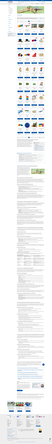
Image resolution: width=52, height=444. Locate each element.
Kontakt (8, 424)
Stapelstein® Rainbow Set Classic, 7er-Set (20, 101)
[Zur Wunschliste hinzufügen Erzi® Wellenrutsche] (43, 113)
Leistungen (42, 3)
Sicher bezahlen (9, 415)
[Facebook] (37, 416)
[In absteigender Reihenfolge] (43, 21)
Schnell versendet (19, 415)
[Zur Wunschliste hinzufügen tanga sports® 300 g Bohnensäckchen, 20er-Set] (22, 42)
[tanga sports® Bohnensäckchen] (20, 55)
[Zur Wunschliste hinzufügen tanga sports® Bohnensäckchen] (22, 57)
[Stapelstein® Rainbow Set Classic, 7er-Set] (20, 97)
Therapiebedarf (21, 5)
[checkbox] (12, 8)
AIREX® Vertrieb (18, 425)
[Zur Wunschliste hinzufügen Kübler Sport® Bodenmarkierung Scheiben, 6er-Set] (29, 57)
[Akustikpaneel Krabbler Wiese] (34, 84)
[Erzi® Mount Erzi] (27, 69)
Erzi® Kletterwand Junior (20, 73)
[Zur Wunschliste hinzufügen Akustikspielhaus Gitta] (36, 28)
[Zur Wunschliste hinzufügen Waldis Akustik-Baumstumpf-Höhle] (36, 127)
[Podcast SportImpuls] (42, 416)
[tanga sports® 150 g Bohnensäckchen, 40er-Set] (27, 40)
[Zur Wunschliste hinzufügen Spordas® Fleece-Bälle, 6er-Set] (43, 127)
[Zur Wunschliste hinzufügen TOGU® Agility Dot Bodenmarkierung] (22, 127)
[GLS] (21, 416)
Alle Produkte (10, 3)
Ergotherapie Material (26, 5)
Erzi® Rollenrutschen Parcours (20, 115)
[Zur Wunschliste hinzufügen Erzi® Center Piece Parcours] (43, 42)
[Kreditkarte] (10, 416)
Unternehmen (37, 3)
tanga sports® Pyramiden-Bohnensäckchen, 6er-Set (27, 30)
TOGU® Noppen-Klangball (27, 129)
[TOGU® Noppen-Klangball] (27, 125)
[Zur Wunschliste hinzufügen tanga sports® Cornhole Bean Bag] (36, 42)
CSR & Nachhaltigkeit (19, 424)
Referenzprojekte (28, 426)
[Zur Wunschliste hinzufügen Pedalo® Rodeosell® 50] (36, 113)
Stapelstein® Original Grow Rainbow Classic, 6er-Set (41, 73)
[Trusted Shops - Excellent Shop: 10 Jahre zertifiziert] (40, 430)
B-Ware (8, 421)
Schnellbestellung (38, 421)
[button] (12, 7)
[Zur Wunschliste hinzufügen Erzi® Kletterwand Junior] (22, 71)
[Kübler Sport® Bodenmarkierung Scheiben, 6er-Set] (27, 55)
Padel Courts (27, 422)
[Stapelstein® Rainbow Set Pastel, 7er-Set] (41, 84)
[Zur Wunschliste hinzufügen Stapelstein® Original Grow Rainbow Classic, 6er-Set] (43, 71)
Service (32, 3)
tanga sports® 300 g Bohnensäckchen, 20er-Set (20, 44)
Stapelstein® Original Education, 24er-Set (27, 101)
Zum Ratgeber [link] (40, 18)
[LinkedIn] (44, 416)
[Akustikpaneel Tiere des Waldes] (27, 84)
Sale (16, 3)
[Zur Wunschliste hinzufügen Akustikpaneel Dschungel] (22, 86)
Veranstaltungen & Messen (20, 423)
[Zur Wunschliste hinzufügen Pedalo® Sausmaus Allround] (29, 113)
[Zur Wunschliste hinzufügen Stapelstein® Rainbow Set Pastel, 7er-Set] (43, 86)
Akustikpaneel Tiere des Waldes (27, 87)
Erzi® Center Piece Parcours (41, 44)
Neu (14, 3)
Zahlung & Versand (38, 424)
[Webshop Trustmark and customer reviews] (29, 417)
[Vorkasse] (8, 416)
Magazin (8, 425)
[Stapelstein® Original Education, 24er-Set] (27, 97)
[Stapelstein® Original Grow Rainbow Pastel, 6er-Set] (34, 69)
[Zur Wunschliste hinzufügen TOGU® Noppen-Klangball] (29, 127)
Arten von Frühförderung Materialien (39, 146)
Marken (19, 3)
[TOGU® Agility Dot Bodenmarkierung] (20, 125)
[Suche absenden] (18, 2)
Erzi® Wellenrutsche (41, 114)
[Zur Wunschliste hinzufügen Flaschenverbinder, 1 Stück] (22, 28)
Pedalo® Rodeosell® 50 (34, 114)
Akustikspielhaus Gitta (34, 29)
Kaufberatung (36, 147)
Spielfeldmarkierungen (29, 425)
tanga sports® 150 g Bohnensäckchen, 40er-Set (27, 44)
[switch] (50, 441)
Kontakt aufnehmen (20, 390)
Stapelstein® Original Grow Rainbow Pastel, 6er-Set (34, 73)
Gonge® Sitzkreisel (34, 58)
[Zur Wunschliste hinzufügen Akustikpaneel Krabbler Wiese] (36, 86)
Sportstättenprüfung (28, 423)
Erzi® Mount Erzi (27, 72)
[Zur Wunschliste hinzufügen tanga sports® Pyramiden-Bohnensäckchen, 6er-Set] (29, 28)
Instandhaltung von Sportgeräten (30, 424)
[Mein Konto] (41, 2)
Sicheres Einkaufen (28, 415)
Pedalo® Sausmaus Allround (27, 115)
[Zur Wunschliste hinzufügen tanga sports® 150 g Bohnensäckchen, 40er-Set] (29, 42)
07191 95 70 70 (9, 433)
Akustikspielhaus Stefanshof (41, 29)
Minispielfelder (28, 421)
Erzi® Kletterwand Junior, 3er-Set (41, 58)
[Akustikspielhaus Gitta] (34, 26)
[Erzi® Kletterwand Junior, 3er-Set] (41, 55)
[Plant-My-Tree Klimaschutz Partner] (19, 430)
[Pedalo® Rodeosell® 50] (34, 111)
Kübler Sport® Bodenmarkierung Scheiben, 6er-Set (27, 59)
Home (18, 5)
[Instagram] (36, 416)
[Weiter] (32, 21)
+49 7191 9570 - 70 (36, 386)
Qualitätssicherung (19, 422)
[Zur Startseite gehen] (10, 2)
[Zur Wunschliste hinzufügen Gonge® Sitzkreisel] (36, 57)
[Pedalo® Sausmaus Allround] (27, 111)
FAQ (7, 422)
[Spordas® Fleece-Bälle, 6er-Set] (41, 125)
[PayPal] (12, 416)
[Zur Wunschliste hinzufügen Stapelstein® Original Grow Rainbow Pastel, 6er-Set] (36, 71)
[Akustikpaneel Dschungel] (20, 84)
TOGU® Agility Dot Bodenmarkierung (20, 129)
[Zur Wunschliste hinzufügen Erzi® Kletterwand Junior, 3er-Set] (43, 57)
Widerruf (37, 423)
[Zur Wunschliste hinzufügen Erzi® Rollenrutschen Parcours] (22, 113)
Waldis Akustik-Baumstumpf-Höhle (34, 129)
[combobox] (26, 2)
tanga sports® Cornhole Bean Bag (34, 44)
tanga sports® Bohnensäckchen (20, 58)
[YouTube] (41, 416)
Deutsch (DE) (42, 0)
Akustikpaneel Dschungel (20, 87)
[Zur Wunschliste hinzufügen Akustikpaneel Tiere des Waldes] (29, 86)
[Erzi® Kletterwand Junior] (20, 69)
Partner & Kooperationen (20, 421)
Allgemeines (36, 144)
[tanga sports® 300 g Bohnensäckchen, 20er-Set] (20, 40)
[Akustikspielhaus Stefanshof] (41, 26)
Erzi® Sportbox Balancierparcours (34, 101)
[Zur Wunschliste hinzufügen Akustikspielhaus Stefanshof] (43, 28)
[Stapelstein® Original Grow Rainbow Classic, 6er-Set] (41, 69)
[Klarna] (14, 416)
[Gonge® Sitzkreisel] (34, 55)
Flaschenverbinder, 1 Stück (20, 29)
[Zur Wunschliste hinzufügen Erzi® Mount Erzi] (29, 71)
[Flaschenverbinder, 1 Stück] (20, 26)
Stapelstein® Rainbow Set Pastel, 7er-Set (41, 87)
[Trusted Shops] (33, 417)
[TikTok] (39, 416)
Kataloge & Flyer (9, 423)
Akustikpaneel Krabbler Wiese (34, 87)
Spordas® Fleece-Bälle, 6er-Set (41, 129)
